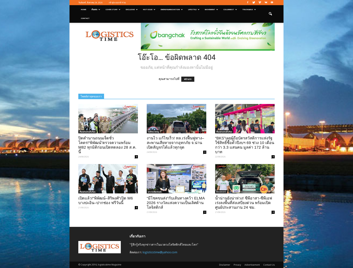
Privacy (237, 264)
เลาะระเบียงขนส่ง (155, 191)
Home (83, 9)
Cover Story (111, 9)
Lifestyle (192, 9)
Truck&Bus (247, 9)
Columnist (228, 9)
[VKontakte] (266, 2)
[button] (270, 14)
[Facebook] (247, 2)
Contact (85, 18)
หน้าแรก (188, 79)
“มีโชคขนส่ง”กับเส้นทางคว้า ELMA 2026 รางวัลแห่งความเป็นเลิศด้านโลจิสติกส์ (176, 202)
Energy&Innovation (170, 9)
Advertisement (252, 264)
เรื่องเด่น (94, 9)
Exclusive (130, 9)
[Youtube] (272, 2)
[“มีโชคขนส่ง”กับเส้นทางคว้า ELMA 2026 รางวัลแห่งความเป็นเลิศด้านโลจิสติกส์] (176, 178)
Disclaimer (224, 264)
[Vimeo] (260, 2)
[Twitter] (253, 2)
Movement (210, 9)
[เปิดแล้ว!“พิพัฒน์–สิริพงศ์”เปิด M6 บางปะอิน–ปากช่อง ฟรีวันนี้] (108, 178)
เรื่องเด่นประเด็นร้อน (87, 131)
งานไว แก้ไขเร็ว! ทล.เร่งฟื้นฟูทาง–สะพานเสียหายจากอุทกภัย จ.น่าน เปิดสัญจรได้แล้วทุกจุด (175, 142)
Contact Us (269, 264)
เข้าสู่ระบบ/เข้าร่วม (117, 2)
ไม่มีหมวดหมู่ (153, 131)
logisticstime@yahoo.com (159, 252)
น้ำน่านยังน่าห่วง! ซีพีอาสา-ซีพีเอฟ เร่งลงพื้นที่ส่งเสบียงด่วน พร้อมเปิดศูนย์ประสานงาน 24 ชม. (243, 202)
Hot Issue (147, 9)
